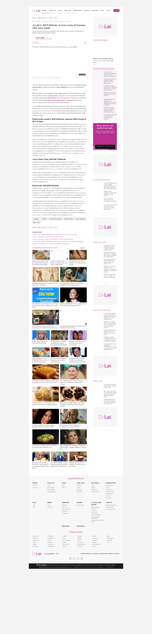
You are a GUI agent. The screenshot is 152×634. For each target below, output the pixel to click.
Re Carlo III (74, 13)
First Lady (35, 536)
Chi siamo (41, 567)
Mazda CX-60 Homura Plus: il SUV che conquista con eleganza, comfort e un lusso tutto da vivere (110, 269)
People (44, 10)
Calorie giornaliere (96, 515)
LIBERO (48, 565)
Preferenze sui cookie (64, 567)
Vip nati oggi (53, 13)
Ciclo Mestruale (81, 544)
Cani (34, 505)
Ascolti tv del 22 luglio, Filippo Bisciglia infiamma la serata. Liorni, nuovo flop (54, 234)
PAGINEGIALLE (58, 565)
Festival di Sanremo (56, 219)
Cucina (49, 505)
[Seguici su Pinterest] (74, 558)
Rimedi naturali (96, 544)
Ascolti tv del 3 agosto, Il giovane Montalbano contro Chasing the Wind (52, 239)
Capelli (64, 542)
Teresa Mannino (54, 81)
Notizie (79, 502)
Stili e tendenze (66, 540)
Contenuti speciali (86, 553)
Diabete (94, 536)
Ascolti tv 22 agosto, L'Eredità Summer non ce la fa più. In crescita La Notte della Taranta (110, 339)
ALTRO (108, 10)
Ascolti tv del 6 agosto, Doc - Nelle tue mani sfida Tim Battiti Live (51, 244)
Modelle (35, 544)
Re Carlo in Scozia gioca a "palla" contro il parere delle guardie (110, 386)
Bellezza (64, 487)
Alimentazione (110, 538)
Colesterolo (95, 538)
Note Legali (46, 567)
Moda (63, 485)
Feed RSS (111, 553)
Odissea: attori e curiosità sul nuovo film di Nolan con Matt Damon (110, 193)
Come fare (49, 507)
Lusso (63, 538)
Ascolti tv (44, 219)
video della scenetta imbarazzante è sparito (58, 100)
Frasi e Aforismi (66, 509)
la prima (50, 93)
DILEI (91, 565)
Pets (102, 10)
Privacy (50, 567)
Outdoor (108, 496)
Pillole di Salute (110, 507)
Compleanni (51, 538)
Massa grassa (94, 512)
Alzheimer (94, 540)
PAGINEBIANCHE (79, 565)
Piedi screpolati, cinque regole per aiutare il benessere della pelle (110, 276)
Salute (78, 487)
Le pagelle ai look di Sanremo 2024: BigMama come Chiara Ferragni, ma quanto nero (110, 88)
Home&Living (77, 10)
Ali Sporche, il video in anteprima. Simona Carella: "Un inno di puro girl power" (110, 248)
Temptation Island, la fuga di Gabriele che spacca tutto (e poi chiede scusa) (109, 261)
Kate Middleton (67, 13)
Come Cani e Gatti (110, 509)
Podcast (109, 502)
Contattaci (95, 553)
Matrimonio (94, 489)
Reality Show (36, 540)
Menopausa (80, 546)
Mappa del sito (104, 553)
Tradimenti (50, 536)
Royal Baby (109, 540)
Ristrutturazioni (110, 492)
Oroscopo (65, 526)
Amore (93, 485)
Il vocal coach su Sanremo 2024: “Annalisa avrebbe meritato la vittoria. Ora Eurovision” (110, 74)
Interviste (64, 507)
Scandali (64, 536)
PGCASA (74, 565)
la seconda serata (61, 93)
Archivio (116, 553)
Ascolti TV (72, 81)
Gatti (34, 507)
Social (34, 542)
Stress (108, 536)
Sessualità (79, 492)
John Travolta (64, 81)
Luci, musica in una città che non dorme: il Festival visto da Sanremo (110, 117)
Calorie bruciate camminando (95, 517)
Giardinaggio (109, 494)
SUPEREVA (113, 565)
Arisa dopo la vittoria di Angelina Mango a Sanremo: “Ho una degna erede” (110, 81)
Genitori (79, 540)
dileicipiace (65, 511)
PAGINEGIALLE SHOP (66, 565)
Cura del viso (65, 544)
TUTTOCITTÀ (87, 565)
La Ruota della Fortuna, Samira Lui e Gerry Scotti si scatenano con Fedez (110, 332)
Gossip (49, 540)
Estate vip (60, 13)
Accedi (116, 10)
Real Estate (109, 498)
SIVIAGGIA (95, 565)
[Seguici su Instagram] (81, 558)
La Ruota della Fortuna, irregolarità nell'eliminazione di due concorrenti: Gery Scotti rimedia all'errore (110, 346)
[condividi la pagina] (85, 42)
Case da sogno (109, 485)
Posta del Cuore (95, 492)
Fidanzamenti (51, 546)
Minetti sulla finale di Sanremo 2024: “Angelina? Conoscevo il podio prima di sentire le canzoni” (110, 102)
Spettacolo (38, 21)
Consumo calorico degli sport (97, 520)
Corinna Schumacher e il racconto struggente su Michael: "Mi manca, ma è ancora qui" (110, 401)
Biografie (50, 542)
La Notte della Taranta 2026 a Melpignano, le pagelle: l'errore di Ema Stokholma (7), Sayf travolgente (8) (110, 316)
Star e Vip (52, 10)
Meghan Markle (51, 489)
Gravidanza (80, 542)
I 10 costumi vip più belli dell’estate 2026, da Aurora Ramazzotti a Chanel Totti (110, 207)
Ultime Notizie (80, 505)
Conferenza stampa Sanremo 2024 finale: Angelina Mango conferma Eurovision (109, 110)
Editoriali (64, 505)
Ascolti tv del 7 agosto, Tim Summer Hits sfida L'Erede (47, 237)
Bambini (79, 538)
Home (33, 21)
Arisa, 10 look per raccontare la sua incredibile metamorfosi (110, 199)
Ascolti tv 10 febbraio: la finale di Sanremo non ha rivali (110, 94)
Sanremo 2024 (38, 81)
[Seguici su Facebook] (70, 558)
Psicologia (79, 489)
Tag (108, 542)
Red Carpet (35, 546)
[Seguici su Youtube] (78, 558)
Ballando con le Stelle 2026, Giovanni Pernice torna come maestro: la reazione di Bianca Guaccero (110, 324)
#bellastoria (65, 513)
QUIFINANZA (101, 565)
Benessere (79, 485)
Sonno (93, 546)
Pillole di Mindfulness (111, 505)
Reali (48, 485)
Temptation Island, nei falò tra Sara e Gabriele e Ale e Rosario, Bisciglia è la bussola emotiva (110, 255)
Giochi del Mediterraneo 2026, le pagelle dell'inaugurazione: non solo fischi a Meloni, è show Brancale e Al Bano (110, 185)
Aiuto (70, 567)
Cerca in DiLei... (50, 554)
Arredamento (109, 489)
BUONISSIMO (107, 565)
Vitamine (94, 542)
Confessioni (50, 544)
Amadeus (46, 81)
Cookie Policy (56, 567)
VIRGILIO (52, 565)
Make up (64, 546)
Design (107, 487)
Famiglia (79, 536)
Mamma (93, 487)
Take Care (67, 10)
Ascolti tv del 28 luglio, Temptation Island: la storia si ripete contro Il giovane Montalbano (58, 241)
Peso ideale (94, 510)
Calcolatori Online (96, 503)
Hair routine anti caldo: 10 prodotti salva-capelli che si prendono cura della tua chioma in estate (110, 394)
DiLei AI (87, 10)
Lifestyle (35, 485)
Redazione (80, 526)
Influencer (35, 538)
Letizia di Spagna (51, 492)
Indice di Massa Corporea (95, 508)
